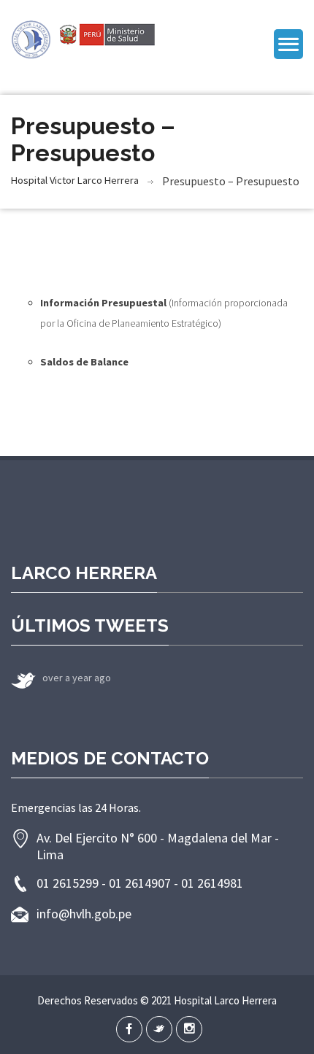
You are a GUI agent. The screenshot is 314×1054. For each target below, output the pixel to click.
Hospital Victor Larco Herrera (75, 180)
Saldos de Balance (84, 361)
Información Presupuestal (103, 302)
